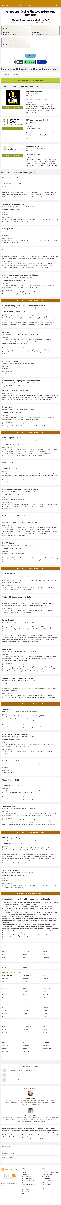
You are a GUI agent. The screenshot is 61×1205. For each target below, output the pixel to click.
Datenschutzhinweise (48, 1180)
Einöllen (44, 1055)
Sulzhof (4, 988)
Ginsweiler (25, 1013)
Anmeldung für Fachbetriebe (50, 1173)
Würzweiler (45, 978)
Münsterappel (46, 1051)
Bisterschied (5, 1023)
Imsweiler (45, 1010)
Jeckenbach (45, 1007)
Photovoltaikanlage (40, 912)
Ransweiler (4, 994)
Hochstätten (45, 1032)
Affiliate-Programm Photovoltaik (47, 1175)
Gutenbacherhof (46, 988)
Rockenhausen (26, 1058)
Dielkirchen (4, 1042)
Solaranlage (5, 939)
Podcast (24, 1173)
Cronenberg (25, 1055)
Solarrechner (55, 6)
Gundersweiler (46, 1026)
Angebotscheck (43, 6)
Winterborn (45, 1039)
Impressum (45, 1188)
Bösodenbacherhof (27, 1026)
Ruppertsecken (46, 1042)
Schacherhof (25, 1032)
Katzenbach (4, 1048)
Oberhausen (45, 985)
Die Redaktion (25, 1171)
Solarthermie (30, 6)
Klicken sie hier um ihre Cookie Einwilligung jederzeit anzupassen (14, 1197)
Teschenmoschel (6, 1045)
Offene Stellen (46, 1178)
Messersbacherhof (47, 1048)
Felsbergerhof (26, 1051)
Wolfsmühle (5, 991)
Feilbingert (45, 1045)
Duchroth (45, 1029)
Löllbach (44, 1020)
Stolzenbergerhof (6, 1039)
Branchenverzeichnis (27, 1182)
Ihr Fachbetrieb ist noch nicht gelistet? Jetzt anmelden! (30, 893)
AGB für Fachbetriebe (48, 1184)
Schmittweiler (5, 985)
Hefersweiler (45, 1004)
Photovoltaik (6, 6)
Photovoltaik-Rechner (28, 1176)
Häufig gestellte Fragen (8, 1161)
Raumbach (25, 997)
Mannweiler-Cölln (6, 1020)
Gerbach (44, 975)
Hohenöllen (45, 1035)
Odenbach (25, 981)
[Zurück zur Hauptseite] (10, 1169)
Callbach (4, 1004)
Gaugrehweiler (26, 1045)
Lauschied (45, 1016)
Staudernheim (46, 1023)
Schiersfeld (4, 981)
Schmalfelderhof (26, 1001)
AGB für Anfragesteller (48, 1182)
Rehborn (24, 988)
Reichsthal (45, 1001)
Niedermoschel (26, 978)
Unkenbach (4, 1001)
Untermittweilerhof (27, 975)
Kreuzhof (45, 1013)
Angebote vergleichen (8, 1157)
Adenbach (25, 991)
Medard (44, 981)
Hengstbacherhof (26, 1016)
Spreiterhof (45, 991)
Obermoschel (5, 1026)
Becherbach (25, 1004)
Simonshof (4, 1058)
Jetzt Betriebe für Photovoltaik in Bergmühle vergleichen (30, 300)
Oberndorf (4, 1032)
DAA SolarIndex (26, 1174)
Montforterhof (46, 994)
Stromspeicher (17, 6)
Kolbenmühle (5, 1051)
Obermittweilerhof (6, 1055)
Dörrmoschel (25, 1010)
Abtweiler (25, 1042)
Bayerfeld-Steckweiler (6, 1016)
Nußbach (25, 994)
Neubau (4, 997)
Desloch (24, 1039)
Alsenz (24, 1007)
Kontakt (44, 1186)
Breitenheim (25, 1020)
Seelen (44, 997)
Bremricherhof (26, 985)
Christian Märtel (46, 931)
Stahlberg (4, 1010)
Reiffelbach (4, 1013)
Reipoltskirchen (26, 1023)
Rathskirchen (25, 1029)
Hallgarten (25, 1048)
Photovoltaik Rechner (8, 1153)
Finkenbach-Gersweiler (7, 975)
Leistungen (45, 1171)
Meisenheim (5, 1035)
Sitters (3, 1007)
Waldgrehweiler (5, 978)
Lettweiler (4, 1029)
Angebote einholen (7, 1150)
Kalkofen (24, 1035)
